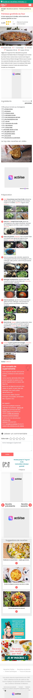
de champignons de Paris (12, 117)
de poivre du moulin (11, 123)
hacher (13, 325)
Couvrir (6, 343)
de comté (8, 135)
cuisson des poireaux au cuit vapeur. (13, 426)
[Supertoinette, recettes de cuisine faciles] (3, 5)
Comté (29, 54)
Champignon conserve (7, 65)
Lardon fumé (22, 57)
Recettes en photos (12, 9)
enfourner (28, 343)
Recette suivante (24, 505)
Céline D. (8, 362)
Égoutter (11, 240)
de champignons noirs (11, 119)
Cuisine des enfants (19, 65)
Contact (21, 687)
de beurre (8, 111)
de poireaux (9, 125)
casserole (27, 281)
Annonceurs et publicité (10, 687)
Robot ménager (15, 59)
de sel (7, 121)
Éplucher (18, 202)
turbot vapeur (6, 411)
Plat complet (23, 61)
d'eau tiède (9, 127)
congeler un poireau (11, 424)
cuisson (13, 322)
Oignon (27, 57)
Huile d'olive (7, 57)
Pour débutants (17, 52)
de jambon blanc (10, 133)
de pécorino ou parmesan (12, 137)
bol (10, 221)
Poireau (8, 59)
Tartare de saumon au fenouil (16, 608)
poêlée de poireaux (13, 414)
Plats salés (27, 63)
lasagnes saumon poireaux (10, 416)
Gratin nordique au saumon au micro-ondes (16, 584)
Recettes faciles (9, 669)
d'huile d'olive (9, 109)
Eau (2, 57)
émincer (6, 204)
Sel (8, 54)
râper (19, 325)
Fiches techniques (11, 671)
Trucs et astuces (25, 671)
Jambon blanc (14, 57)
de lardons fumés (10, 115)
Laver (5, 199)
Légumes (10, 52)
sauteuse (17, 236)
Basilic (11, 54)
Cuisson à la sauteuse (18, 63)
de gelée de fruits (10, 131)
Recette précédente (10, 505)
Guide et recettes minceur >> (15, 1)
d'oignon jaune (9, 113)
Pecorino (3, 59)
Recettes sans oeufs (14, 61)
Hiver (5, 52)
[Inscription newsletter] (16, 650)
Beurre (15, 54)
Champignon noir (22, 54)
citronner (6, 226)
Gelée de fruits (8, 63)
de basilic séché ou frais (11, 129)
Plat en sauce (23, 59)
